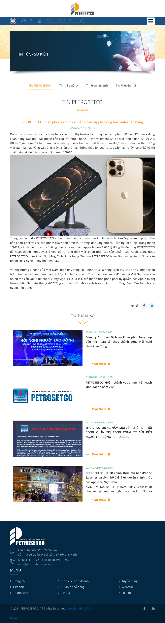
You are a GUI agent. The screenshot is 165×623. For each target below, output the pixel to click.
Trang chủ (20, 581)
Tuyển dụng (130, 581)
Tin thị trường (68, 85)
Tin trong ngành (97, 85)
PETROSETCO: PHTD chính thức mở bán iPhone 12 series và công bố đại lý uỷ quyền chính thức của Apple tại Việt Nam (119, 477)
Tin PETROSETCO (40, 85)
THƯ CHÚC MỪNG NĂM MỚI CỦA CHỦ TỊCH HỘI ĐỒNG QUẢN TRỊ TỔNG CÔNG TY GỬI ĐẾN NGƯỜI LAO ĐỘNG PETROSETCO (119, 432)
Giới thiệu (19, 587)
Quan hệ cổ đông (73, 587)
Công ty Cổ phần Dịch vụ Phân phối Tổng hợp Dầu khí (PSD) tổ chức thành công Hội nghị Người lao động (119, 341)
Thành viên (20, 593)
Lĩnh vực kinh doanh (75, 581)
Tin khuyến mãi (126, 85)
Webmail (128, 587)
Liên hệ (127, 593)
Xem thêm (99, 364)
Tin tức (66, 593)
